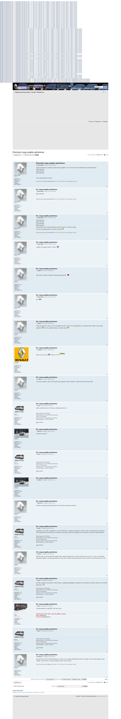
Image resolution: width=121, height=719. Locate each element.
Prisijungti (105, 121)
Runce (38, 405)
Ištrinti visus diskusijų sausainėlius (89, 696)
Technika (33, 92)
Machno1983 (40, 165)
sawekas (39, 379)
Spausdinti (103, 92)
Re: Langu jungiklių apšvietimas (46, 189)
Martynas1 (39, 503)
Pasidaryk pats (40, 92)
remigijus (39, 349)
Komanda (78, 696)
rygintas (39, 270)
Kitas (106, 679)
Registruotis (98, 121)
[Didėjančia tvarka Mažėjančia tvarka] (79, 679)
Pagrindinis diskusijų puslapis (22, 92)
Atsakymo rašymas (17, 154)
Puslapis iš (99, 154)
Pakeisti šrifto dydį (106, 92)
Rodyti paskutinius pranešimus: (38, 679)
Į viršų (106, 186)
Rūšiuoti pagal (58, 679)
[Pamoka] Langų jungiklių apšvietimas (28, 152)
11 (21, 290)
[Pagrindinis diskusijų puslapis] (20, 86)
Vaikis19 (39, 431)
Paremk (91, 121)
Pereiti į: (53, 686)
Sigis (38, 606)
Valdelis (39, 323)
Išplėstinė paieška (103, 88)
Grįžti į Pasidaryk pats (19, 686)
